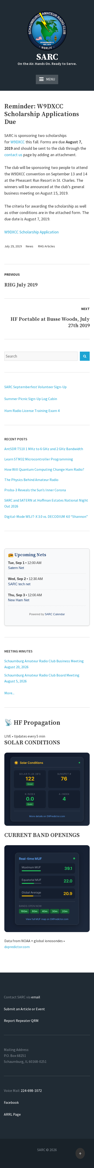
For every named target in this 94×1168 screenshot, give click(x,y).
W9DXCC (17, 141)
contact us (13, 154)
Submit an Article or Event (24, 1009)
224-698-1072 (31, 1090)
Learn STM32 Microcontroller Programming (38, 459)
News (29, 246)
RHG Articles (46, 246)
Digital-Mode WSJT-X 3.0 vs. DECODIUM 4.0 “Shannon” (46, 516)
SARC (47, 57)
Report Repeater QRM (21, 1020)
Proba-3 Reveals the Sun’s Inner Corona (35, 490)
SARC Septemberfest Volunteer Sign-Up (35, 387)
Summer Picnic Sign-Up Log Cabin (30, 398)
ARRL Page (12, 1114)
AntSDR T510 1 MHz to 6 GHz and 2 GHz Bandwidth (43, 448)
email (35, 997)
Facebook (11, 1102)
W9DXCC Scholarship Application (31, 232)
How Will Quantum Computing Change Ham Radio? (44, 469)
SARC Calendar (55, 614)
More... (9, 693)
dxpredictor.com (17, 946)
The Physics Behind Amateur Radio (31, 479)
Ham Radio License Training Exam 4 (32, 410)
